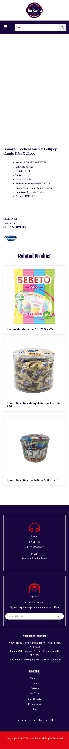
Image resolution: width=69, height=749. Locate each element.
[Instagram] (46, 720)
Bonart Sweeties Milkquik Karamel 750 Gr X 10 (33, 404)
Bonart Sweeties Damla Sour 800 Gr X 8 (32, 480)
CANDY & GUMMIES (14, 227)
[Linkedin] (52, 720)
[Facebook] (40, 720)
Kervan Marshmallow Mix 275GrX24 (30, 329)
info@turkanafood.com (34, 558)
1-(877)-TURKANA (34, 546)
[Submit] (58, 616)
